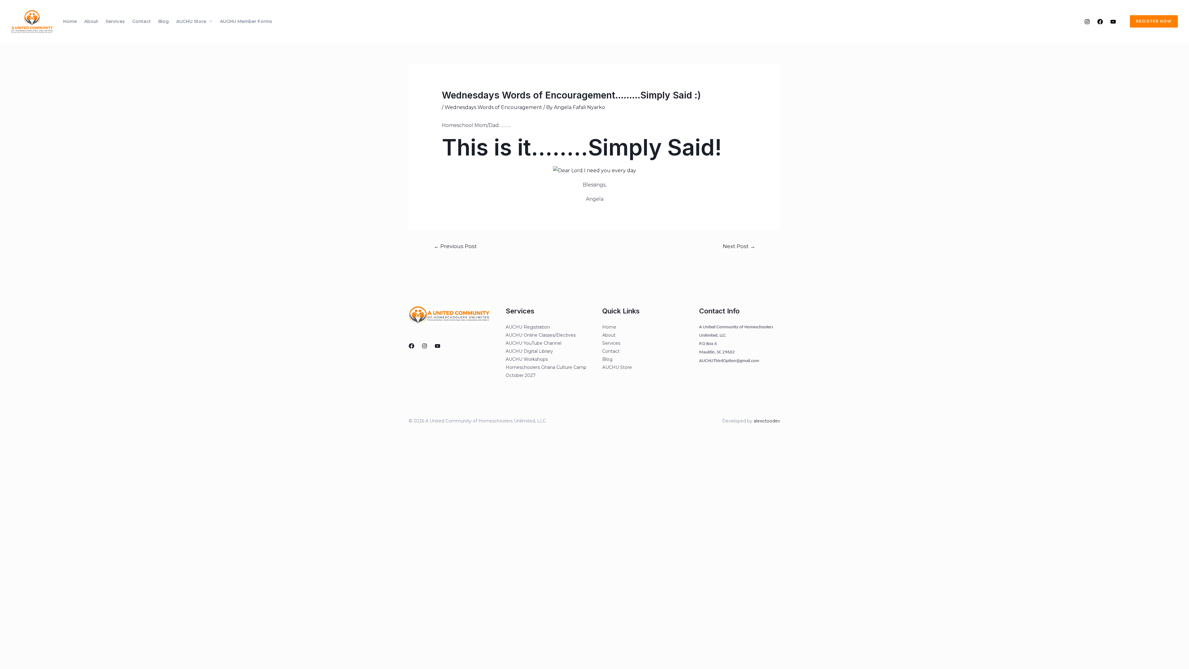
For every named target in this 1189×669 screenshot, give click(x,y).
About (91, 21)
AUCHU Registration (528, 327)
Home (70, 21)
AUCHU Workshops (527, 359)
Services (115, 21)
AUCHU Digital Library (529, 351)
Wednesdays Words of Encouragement (493, 107)
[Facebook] (1100, 21)
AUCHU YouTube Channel (533, 343)
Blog (163, 21)
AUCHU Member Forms (246, 21)
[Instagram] (1087, 21)
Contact (141, 21)
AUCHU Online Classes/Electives (541, 335)
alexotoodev (767, 421)
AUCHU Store (191, 21)
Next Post (739, 246)
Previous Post (455, 246)
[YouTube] (1113, 21)
